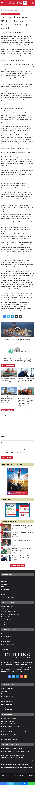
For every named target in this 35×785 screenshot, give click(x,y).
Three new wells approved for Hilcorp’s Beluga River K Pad (26, 380)
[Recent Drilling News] (17, 494)
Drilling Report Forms (7, 693)
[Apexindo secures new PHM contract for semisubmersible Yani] (9, 372)
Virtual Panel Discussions (8, 597)
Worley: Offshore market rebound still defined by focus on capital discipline (22, 542)
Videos (3, 594)
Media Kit (4, 581)
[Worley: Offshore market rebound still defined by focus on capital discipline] (6, 542)
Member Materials (6, 704)
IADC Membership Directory (9, 644)
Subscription (5, 707)
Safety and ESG (5, 622)
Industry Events (5, 647)
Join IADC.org (5, 649)
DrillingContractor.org (9, 776)
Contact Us (4, 584)
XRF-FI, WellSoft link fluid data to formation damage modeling (8, 398)
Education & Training (7, 701)
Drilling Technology (7, 696)
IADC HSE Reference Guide (8, 734)
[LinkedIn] (12, 316)
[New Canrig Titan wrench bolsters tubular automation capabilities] (6, 527)
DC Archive (4, 587)
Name (3, 436)
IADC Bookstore (5, 641)
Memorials (4, 592)
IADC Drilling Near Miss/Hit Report (11, 729)
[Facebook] (4, 316)
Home (4, 10)
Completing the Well (7, 606)
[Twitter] (8, 316)
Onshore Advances (6, 619)
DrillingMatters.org (6, 636)
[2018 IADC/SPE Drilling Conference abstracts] (6, 535)
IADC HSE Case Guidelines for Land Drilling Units (15, 764)
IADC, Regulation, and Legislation (10, 614)
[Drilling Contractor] (17, 3)
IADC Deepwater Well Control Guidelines (13, 724)
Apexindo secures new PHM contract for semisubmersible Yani (8, 380)
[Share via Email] (16, 316)
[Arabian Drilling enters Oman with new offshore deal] (6, 551)
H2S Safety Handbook (7, 721)
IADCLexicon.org (6, 639)
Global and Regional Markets (21, 10)
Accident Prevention (7, 688)
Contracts (4, 691)
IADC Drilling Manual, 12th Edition (11, 726)
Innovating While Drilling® (9, 617)
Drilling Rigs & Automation (9, 609)
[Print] (20, 316)
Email (3, 442)
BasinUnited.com (6, 633)
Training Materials (6, 709)
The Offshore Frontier (7, 624)
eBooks (3, 699)
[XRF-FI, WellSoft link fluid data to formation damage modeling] (9, 391)
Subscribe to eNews (17, 565)
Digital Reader (5, 589)
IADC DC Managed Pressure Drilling (11, 748)
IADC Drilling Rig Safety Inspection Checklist (14, 731)
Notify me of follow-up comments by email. (16, 449)
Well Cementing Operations (9, 739)
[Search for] (33, 4)
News (18, 13)
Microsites (10, 10)
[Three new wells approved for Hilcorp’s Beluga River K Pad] (26, 372)
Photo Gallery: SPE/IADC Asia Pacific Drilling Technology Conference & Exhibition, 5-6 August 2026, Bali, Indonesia (25, 400)
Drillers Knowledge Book (8, 718)
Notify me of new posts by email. (12, 452)
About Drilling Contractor (8, 579)
